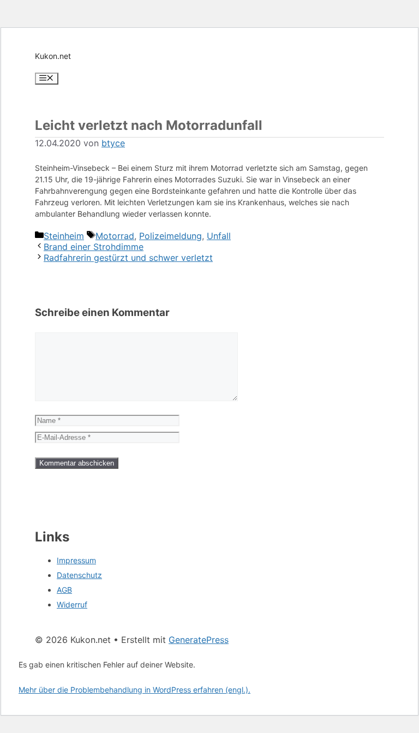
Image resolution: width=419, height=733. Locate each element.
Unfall (219, 235)
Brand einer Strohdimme (93, 246)
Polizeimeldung (170, 235)
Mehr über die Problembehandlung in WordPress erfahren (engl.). (134, 689)
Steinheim (64, 235)
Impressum (76, 560)
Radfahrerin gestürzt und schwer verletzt (128, 257)
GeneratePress (199, 639)
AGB (64, 589)
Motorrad (114, 235)
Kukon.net (53, 56)
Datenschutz (79, 575)
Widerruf (72, 604)
